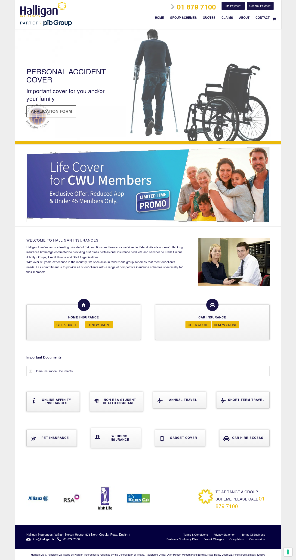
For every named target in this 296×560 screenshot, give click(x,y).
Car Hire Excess (247, 437)
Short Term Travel (246, 399)
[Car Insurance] (212, 305)
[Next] (277, 85)
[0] (274, 18)
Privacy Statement (224, 534)
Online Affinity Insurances (56, 401)
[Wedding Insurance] (97, 437)
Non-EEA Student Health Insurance (120, 401)
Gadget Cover (183, 437)
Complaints (236, 539)
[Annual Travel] (160, 400)
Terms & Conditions (195, 534)
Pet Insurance (55, 437)
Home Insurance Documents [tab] (54, 371)
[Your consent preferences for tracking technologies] (288, 551)
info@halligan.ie (43, 539)
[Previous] (19, 85)
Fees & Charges (214, 539)
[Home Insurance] (84, 305)
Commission (257, 539)
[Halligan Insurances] (46, 13)
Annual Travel (183, 399)
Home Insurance (83, 317)
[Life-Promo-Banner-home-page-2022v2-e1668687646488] (148, 186)
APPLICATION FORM (51, 111)
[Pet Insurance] (33, 438)
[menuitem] (159, 19)
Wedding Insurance (119, 437)
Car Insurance (212, 317)
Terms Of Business (253, 534)
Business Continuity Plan (182, 539)
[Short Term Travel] (223, 400)
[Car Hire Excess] (226, 438)
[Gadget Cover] (162, 438)
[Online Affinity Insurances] (33, 400)
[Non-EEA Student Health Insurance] (96, 400)
